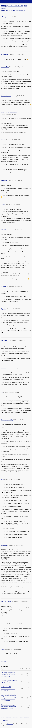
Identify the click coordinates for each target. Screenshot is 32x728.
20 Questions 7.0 (6, 687)
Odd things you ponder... (8, 672)
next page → (4, 661)
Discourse (10, 724)
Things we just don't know (9, 680)
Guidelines (15, 717)
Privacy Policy (4, 720)
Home (2, 717)
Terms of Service (24, 717)
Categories (8, 717)
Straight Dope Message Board (8, 1)
